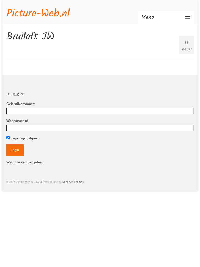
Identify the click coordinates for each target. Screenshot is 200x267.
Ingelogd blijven (25, 138)
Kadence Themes (73, 181)
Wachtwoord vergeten (24, 162)
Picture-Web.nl (38, 13)
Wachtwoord (17, 121)
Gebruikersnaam (20, 104)
